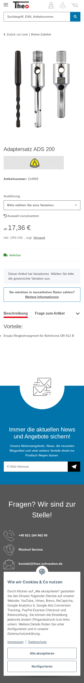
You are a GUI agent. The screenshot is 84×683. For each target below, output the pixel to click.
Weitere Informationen (42, 297)
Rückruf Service (31, 549)
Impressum (15, 642)
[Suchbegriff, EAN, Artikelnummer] (75, 17)
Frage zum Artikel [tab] (50, 313)
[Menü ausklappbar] (6, 3)
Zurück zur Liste (17, 34)
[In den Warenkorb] (7, 48)
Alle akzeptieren (42, 653)
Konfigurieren (42, 666)
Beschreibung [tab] (16, 313)
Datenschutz (37, 642)
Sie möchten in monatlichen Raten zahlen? (42, 294)
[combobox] (42, 205)
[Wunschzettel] (63, 5)
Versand (39, 237)
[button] (51, 5)
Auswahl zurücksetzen (23, 216)
